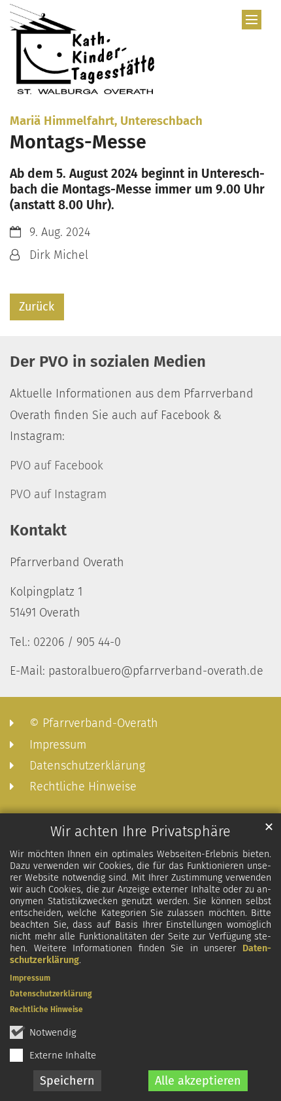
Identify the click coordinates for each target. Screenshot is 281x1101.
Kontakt (38, 530)
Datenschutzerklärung (51, 993)
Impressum (30, 978)
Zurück (36, 306)
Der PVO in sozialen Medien (108, 361)
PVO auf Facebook (56, 465)
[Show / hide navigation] (251, 19)
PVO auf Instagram (58, 494)
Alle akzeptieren (198, 1081)
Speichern (67, 1081)
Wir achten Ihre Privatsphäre (140, 831)
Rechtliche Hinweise (46, 1009)
